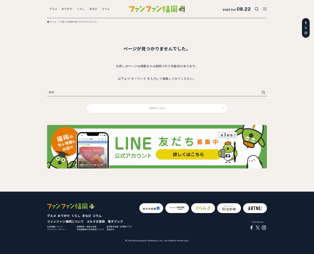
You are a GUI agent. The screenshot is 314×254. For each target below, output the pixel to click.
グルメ (51, 216)
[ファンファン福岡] (157, 9)
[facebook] (306, 23)
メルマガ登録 (96, 221)
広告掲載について (55, 227)
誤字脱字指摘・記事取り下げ (119, 227)
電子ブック (115, 221)
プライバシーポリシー (57, 229)
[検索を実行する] (263, 92)
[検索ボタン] (257, 9)
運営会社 (110, 229)
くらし (75, 216)
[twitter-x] (306, 28)
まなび (86, 216)
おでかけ (64, 216)
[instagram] (306, 33)
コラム (97, 216)
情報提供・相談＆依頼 (86, 227)
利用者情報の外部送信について (90, 229)
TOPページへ (157, 108)
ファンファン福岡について (65, 221)
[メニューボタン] (265, 9)
